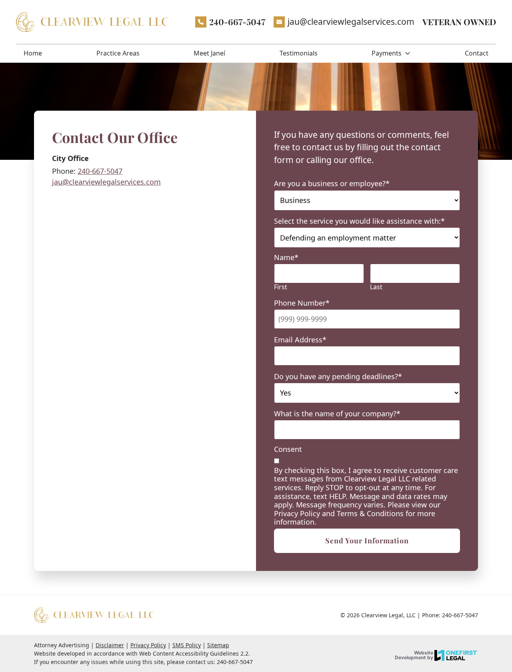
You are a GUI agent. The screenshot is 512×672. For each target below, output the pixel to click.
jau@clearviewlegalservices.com (106, 182)
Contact (476, 53)
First (280, 287)
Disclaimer (110, 645)
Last (376, 287)
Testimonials (299, 53)
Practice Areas (118, 53)
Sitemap (218, 645)
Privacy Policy (148, 645)
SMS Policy (186, 645)
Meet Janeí (209, 53)
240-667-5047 (237, 21)
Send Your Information (367, 540)
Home (33, 53)
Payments (387, 53)
